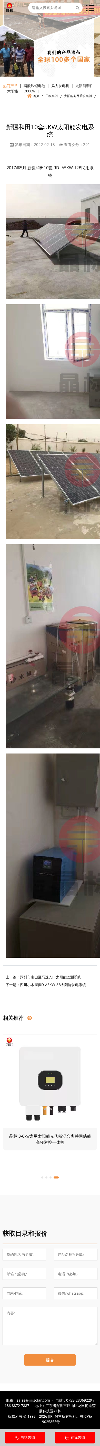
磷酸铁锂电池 (34, 85)
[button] (42, 1177)
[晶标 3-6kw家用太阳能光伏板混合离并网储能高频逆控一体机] (50, 1081)
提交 (50, 1360)
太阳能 (12, 91)
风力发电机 (60, 85)
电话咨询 (28, 1437)
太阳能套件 (84, 85)
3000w (29, 91)
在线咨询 (78, 1437)
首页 (36, 96)
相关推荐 (14, 1017)
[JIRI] (9, 6)
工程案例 (51, 96)
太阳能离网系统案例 (78, 96)
